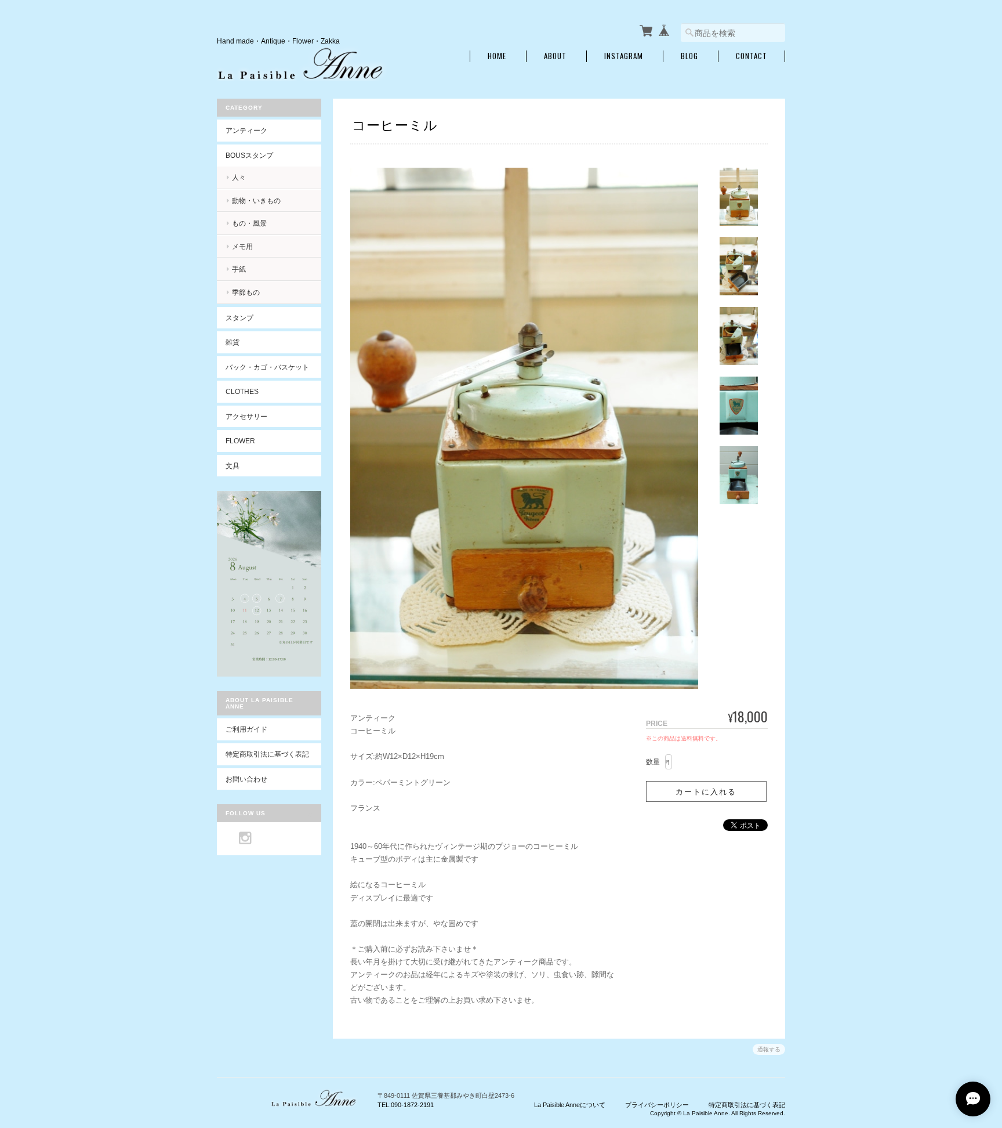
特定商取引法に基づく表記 (267, 754)
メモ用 (242, 246)
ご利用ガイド (246, 729)
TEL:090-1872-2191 (405, 1104)
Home (497, 56)
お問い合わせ (246, 779)
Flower (240, 440)
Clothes (242, 391)
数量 (653, 762)
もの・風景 (249, 223)
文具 (232, 465)
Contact (751, 56)
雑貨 (232, 342)
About (555, 56)
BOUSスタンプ (249, 155)
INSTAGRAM (623, 56)
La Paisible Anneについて (569, 1104)
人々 (239, 177)
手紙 (239, 269)
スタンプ (239, 317)
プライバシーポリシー (657, 1104)
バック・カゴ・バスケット (273, 367)
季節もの (246, 292)
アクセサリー (246, 416)
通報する (768, 1049)
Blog (689, 56)
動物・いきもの (256, 200)
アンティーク (246, 130)
